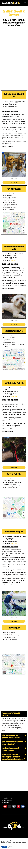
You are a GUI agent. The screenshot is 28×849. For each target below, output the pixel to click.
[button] (25, 3)
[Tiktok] (14, 806)
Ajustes (10, 846)
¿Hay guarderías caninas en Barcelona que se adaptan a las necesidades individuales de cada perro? (13, 756)
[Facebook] (23, 806)
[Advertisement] (14, 46)
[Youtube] (5, 806)
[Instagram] (9, 806)
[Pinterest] (18, 806)
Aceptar (4, 846)
